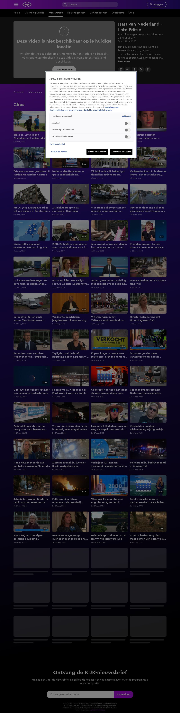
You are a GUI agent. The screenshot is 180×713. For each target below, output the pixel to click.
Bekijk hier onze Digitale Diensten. (98, 110)
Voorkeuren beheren (59, 151)
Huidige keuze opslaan (97, 151)
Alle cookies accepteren (121, 151)
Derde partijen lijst (57, 144)
